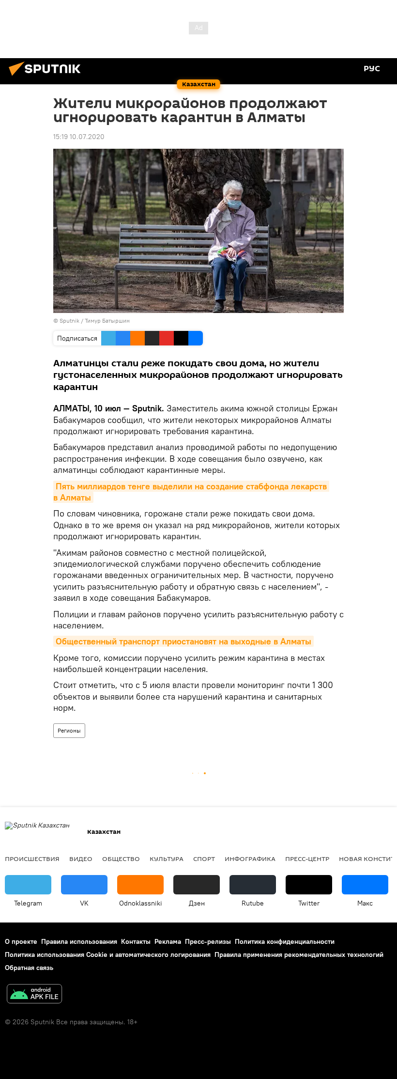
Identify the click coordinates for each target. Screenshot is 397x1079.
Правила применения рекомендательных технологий (298, 954)
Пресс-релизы (208, 941)
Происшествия (32, 858)
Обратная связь (29, 967)
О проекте (21, 941)
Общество (121, 858)
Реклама (167, 941)
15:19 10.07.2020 (79, 136)
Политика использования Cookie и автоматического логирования (108, 954)
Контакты (136, 941)
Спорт (204, 858)
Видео (80, 858)
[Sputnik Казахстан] (47, 77)
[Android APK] (34, 995)
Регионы (69, 730)
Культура (166, 858)
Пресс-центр (307, 858)
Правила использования (79, 941)
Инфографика (250, 858)
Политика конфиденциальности (285, 941)
